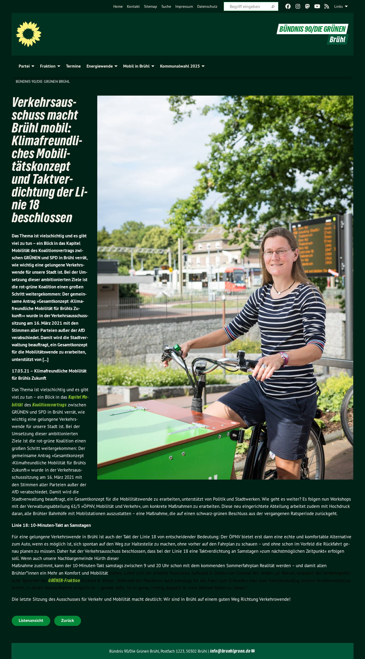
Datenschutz (207, 6)
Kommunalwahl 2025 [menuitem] (180, 66)
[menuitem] (118, 6)
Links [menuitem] (338, 6)
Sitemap (150, 6)
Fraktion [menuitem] (48, 66)
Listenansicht (31, 620)
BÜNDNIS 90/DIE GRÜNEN (312, 29)
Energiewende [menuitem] (100, 66)
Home (118, 6)
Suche (166, 6)
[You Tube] (317, 6)
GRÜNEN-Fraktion (64, 580)
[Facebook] (288, 6)
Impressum (184, 6)
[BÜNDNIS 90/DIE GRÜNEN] (28, 34)
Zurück (67, 620)
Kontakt (133, 6)
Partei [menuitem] (24, 66)
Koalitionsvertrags (49, 404)
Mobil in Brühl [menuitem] (136, 66)
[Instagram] (297, 6)
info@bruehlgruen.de (230, 651)
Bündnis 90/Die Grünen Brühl (43, 81)
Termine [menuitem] (73, 66)
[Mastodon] (307, 6)
